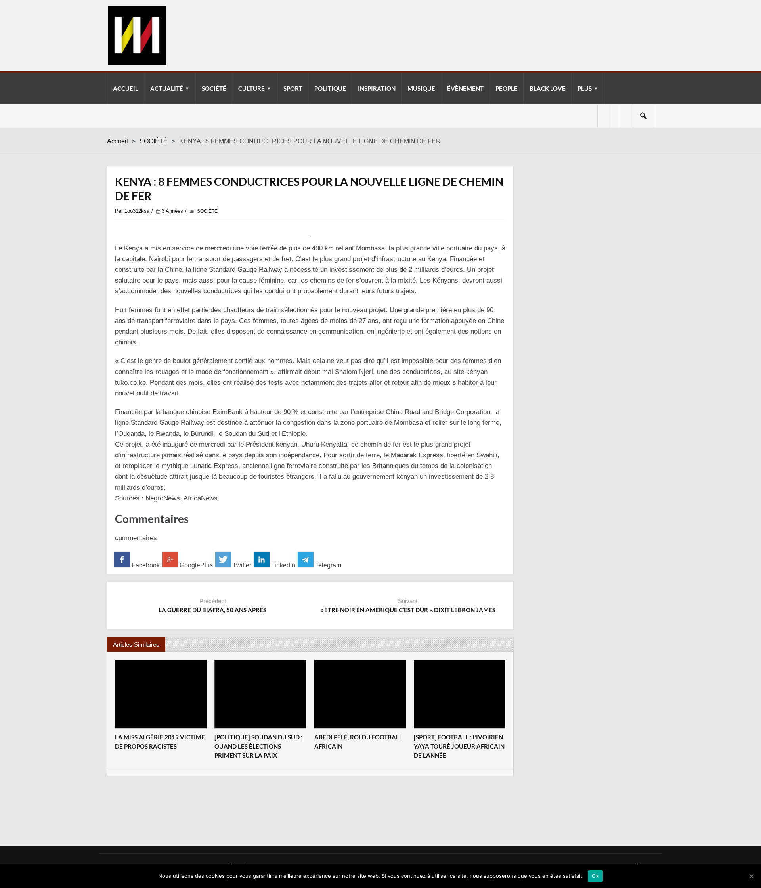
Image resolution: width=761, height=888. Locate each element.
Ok (595, 876)
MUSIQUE (421, 88)
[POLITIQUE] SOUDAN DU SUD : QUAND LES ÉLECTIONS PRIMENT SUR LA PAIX (258, 746)
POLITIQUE (330, 88)
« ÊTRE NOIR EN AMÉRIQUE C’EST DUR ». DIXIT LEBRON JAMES (407, 609)
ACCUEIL (125, 88)
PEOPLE (506, 88)
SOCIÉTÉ (214, 88)
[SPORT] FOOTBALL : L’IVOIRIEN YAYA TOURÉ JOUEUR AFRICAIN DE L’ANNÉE (459, 746)
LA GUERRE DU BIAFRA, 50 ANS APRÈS (212, 609)
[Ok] (751, 876)
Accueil (117, 141)
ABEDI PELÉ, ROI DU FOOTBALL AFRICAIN (358, 741)
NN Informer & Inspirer (136, 35)
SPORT (292, 88)
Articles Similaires (136, 644)
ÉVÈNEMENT (465, 88)
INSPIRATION (377, 88)
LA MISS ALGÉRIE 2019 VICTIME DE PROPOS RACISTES (160, 741)
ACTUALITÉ (166, 88)
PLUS (584, 88)
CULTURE (251, 88)
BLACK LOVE (548, 88)
